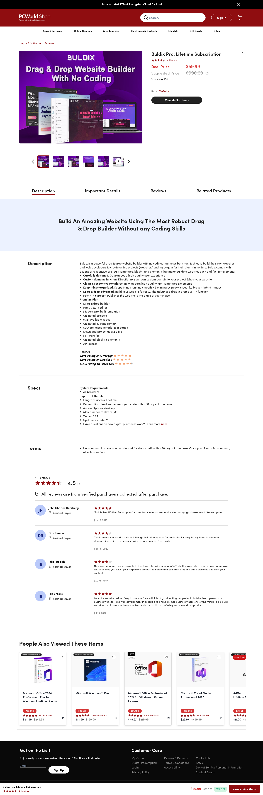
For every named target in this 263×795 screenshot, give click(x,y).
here (164, 424)
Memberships (111, 31)
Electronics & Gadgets (144, 31)
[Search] (146, 17)
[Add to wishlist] (244, 53)
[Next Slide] (129, 161)
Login (135, 767)
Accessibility (172, 767)
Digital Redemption (144, 763)
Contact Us (203, 758)
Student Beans (205, 772)
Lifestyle (173, 31)
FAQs (199, 763)
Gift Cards (196, 31)
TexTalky (164, 91)
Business (49, 43)
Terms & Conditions (176, 763)
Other (216, 31)
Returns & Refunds (176, 758)
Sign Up (59, 770)
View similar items (177, 100)
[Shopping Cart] (240, 17)
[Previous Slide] (33, 161)
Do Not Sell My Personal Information (219, 767)
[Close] (238, 4)
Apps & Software (52, 31)
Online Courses (83, 31)
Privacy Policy (141, 772)
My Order (138, 758)
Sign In (221, 18)
